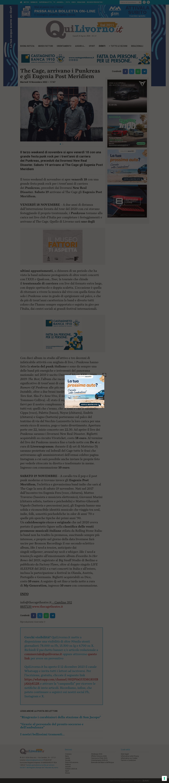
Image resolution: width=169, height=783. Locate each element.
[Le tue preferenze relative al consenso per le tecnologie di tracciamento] (164, 778)
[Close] (104, 375)
